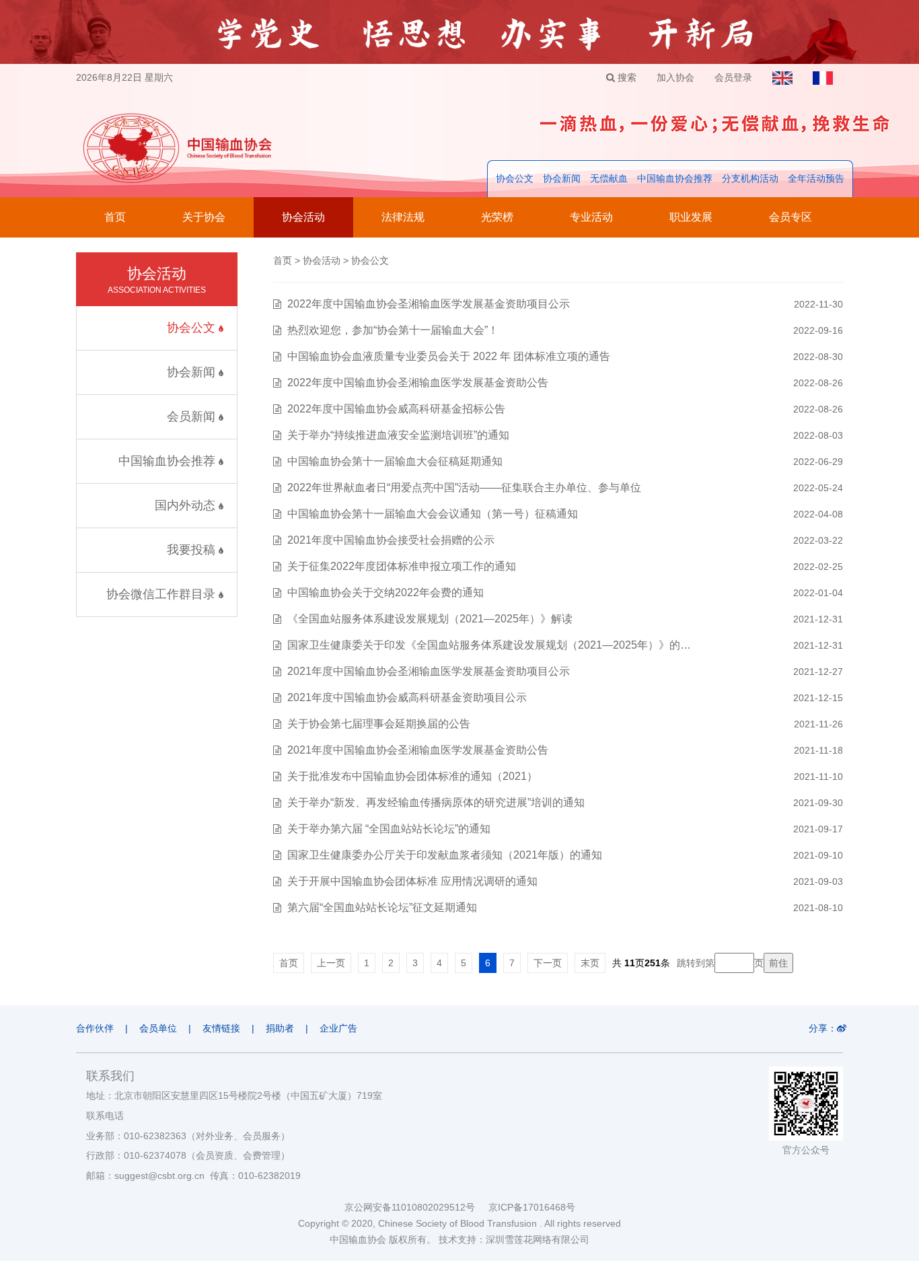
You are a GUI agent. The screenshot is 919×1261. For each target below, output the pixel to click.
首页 (115, 217)
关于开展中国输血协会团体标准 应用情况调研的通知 (412, 881)
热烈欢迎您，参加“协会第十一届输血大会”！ (393, 330)
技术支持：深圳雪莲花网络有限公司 (514, 1239)
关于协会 (203, 217)
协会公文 (515, 178)
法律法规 (403, 217)
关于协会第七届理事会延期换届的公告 (378, 723)
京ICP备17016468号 (531, 1207)
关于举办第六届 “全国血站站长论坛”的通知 (388, 828)
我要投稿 (193, 549)
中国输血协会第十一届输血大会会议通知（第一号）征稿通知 (432, 513)
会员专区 (790, 217)
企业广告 (338, 1028)
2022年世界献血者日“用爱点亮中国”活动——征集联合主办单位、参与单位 (464, 487)
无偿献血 (609, 178)
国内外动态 (187, 505)
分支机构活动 (750, 178)
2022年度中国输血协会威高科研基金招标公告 (396, 409)
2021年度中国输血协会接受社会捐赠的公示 (390, 540)
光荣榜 (497, 217)
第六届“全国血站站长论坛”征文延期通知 (382, 907)
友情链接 (221, 1028)
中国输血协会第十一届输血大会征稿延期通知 (395, 461)
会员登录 (733, 77)
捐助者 (280, 1028)
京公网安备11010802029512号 (416, 1207)
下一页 (548, 963)
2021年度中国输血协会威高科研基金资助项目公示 (407, 697)
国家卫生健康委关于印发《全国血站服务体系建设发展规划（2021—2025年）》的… (489, 645)
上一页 (331, 963)
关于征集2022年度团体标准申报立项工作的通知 (401, 566)
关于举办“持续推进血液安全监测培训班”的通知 (398, 435)
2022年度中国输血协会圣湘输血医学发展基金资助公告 (417, 382)
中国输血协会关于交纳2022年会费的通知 (385, 592)
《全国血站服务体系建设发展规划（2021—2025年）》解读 (430, 618)
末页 (590, 963)
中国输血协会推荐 (674, 178)
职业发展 (690, 217)
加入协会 (675, 77)
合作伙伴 (95, 1028)
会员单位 (158, 1028)
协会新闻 (562, 178)
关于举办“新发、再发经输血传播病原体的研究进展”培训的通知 (436, 802)
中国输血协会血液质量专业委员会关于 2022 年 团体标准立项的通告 (448, 356)
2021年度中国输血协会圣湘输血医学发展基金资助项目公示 (428, 671)
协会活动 (303, 217)
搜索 (625, 77)
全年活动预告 (816, 178)
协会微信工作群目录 (162, 594)
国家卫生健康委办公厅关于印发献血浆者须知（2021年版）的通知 (444, 855)
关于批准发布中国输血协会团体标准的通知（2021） (412, 776)
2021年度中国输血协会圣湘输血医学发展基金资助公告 (417, 750)
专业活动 (591, 217)
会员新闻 (193, 416)
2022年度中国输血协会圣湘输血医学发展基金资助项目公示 (428, 304)
